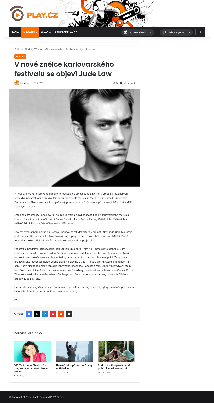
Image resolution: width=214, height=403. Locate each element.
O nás (44, 32)
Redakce (24, 83)
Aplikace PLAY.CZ (66, 32)
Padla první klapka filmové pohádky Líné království (114, 367)
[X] (37, 314)
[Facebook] (29, 314)
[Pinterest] (53, 314)
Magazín (29, 32)
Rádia (15, 32)
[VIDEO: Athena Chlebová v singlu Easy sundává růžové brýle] (32, 351)
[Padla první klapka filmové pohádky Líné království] (116, 351)
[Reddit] (61, 314)
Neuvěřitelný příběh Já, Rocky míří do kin (74, 367)
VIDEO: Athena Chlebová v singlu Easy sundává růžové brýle (31, 368)
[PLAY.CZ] (34, 13)
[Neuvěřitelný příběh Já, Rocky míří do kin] (74, 351)
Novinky (29, 49)
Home (19, 49)
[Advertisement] (174, 65)
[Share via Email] (69, 314)
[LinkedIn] (45, 314)
